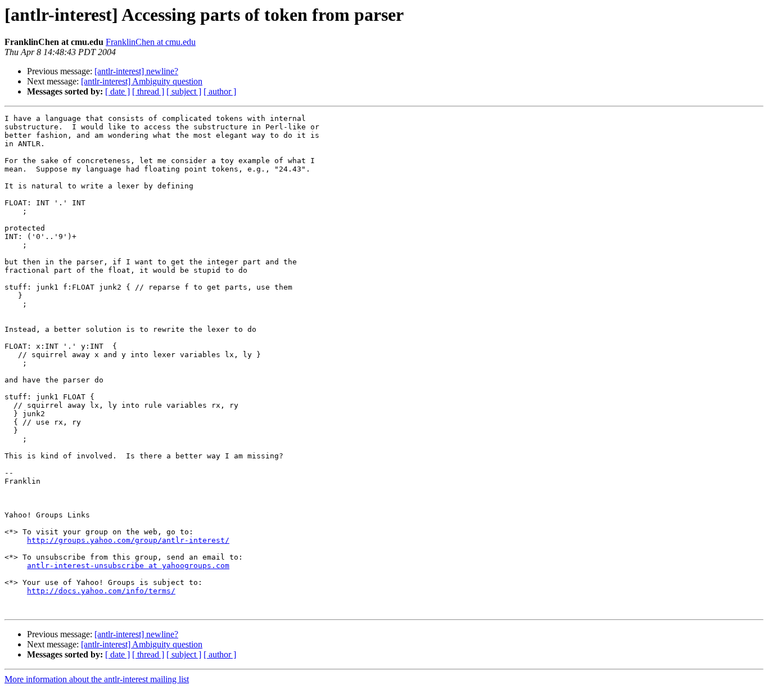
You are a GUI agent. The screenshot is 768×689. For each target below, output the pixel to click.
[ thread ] (148, 91)
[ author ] (220, 91)
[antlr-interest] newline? (136, 71)
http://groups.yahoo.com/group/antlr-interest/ (128, 540)
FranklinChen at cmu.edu (151, 42)
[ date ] (117, 91)
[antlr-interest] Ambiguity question (141, 81)
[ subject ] (183, 91)
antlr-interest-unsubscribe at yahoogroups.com (128, 565)
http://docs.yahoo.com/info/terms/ (101, 591)
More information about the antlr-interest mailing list (96, 679)
